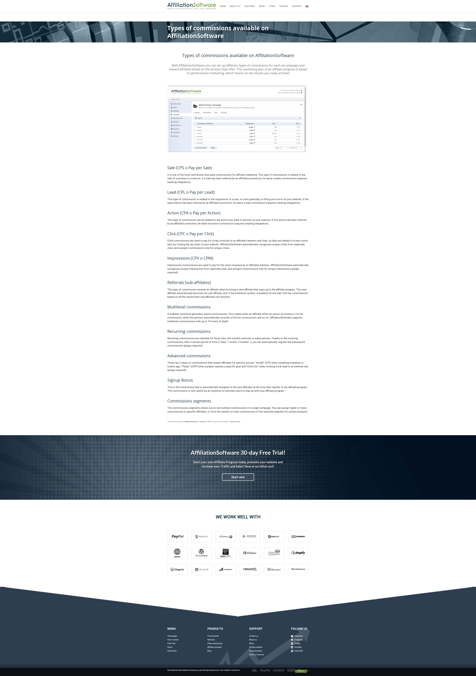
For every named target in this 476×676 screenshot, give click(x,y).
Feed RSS (298, 651)
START (272, 6)
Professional (213, 636)
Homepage (172, 636)
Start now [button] (238, 477)
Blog (209, 651)
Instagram (298, 640)
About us (253, 640)
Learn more (235, 670)
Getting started (255, 647)
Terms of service (256, 654)
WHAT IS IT (235, 6)
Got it (301, 671)
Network (211, 640)
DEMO (262, 6)
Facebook (298, 636)
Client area (172, 651)
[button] (307, 6)
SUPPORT (297, 6)
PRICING (284, 6)
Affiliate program (214, 647)
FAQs (251, 643)
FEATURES (250, 6)
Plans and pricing (214, 643)
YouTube (298, 647)
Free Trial (171, 643)
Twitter (297, 643)
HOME (223, 6)
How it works (173, 640)
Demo (170, 647)
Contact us (253, 636)
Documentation (255, 651)
